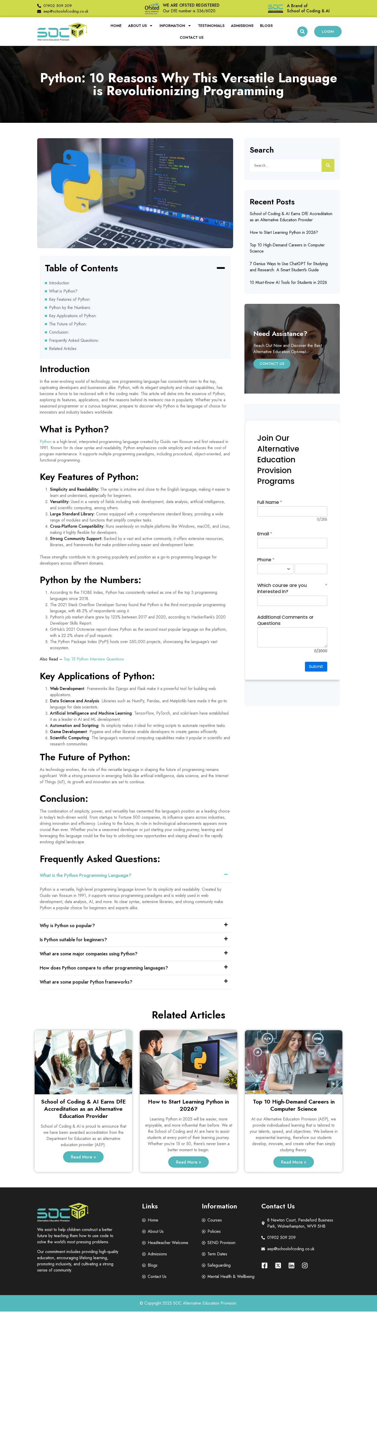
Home (116, 25)
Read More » (83, 1157)
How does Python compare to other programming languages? (104, 968)
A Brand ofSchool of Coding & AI (308, 8)
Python (46, 442)
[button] (302, 31)
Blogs (266, 25)
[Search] (328, 165)
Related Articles (62, 349)
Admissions (242, 25)
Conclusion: (59, 332)
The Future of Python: (68, 324)
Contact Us (191, 37)
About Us (137, 25)
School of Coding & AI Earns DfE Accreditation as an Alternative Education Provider (291, 217)
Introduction (59, 283)
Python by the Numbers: (70, 308)
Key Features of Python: (70, 299)
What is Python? (63, 291)
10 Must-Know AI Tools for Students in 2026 (288, 282)
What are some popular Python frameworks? (86, 982)
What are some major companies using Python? (88, 953)
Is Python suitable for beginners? (73, 939)
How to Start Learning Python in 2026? (284, 232)
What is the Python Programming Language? (85, 875)
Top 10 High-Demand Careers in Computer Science (294, 1105)
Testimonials (211, 25)
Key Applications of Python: (73, 316)
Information (172, 25)
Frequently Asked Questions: (74, 340)
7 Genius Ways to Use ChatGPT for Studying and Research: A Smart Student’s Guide (289, 267)
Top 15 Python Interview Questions (94, 659)
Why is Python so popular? (67, 925)
